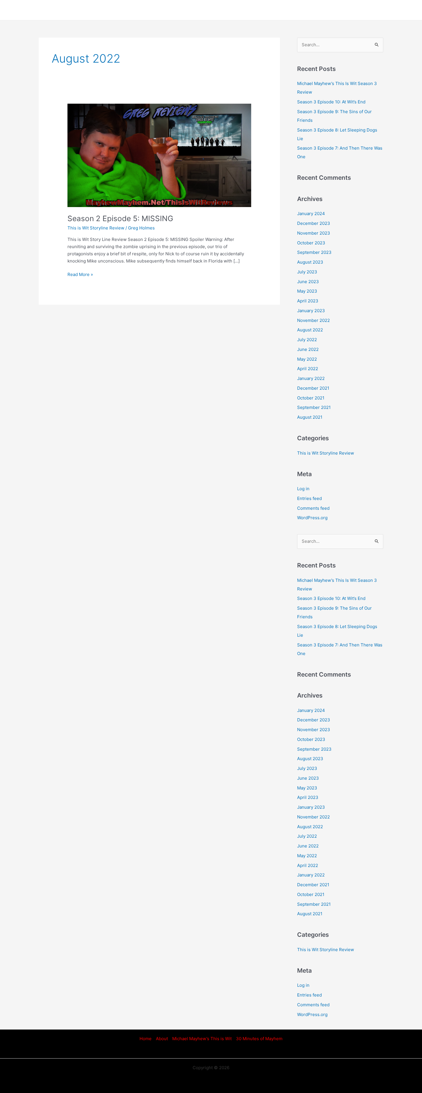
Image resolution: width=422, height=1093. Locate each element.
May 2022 (307, 359)
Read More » (80, 274)
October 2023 (311, 243)
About (162, 1038)
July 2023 (307, 272)
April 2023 (307, 301)
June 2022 (308, 349)
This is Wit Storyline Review (95, 228)
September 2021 (314, 407)
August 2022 (310, 330)
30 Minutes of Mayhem (259, 1038)
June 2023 (308, 281)
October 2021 (310, 398)
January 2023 (311, 310)
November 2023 (313, 233)
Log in (303, 488)
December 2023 (313, 223)
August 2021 (309, 417)
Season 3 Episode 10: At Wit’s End (331, 102)
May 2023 (307, 291)
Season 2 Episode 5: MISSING (120, 218)
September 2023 (314, 252)
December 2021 (313, 388)
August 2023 (310, 262)
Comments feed (313, 508)
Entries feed (309, 498)
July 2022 (307, 339)
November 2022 (313, 320)
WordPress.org (312, 517)
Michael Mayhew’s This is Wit (202, 1038)
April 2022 (307, 368)
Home (146, 1038)
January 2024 (311, 213)
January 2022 (311, 378)
